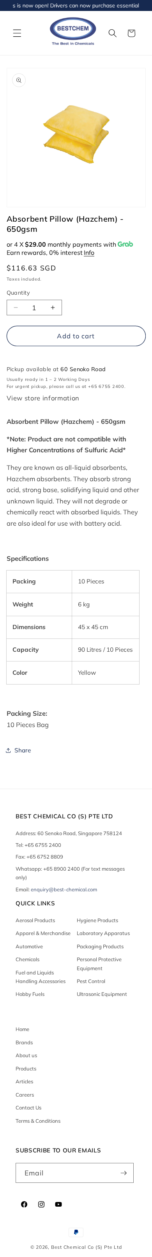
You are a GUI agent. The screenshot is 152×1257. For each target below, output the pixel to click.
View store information (43, 398)
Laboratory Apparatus (103, 933)
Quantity (18, 292)
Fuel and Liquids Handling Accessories (40, 976)
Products (26, 1068)
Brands (24, 1042)
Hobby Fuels (30, 994)
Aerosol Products (35, 920)
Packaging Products (100, 946)
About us (26, 1055)
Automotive (29, 946)
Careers (25, 1095)
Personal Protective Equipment (99, 963)
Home (22, 1029)
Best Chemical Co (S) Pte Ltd (86, 1247)
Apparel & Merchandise (43, 933)
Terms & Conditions (38, 1121)
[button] (17, 33)
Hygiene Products (97, 920)
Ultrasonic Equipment (102, 994)
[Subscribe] (123, 1173)
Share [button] (22, 750)
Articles (24, 1081)
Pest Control (91, 981)
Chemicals (27, 959)
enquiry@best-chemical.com (64, 889)
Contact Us (28, 1107)
